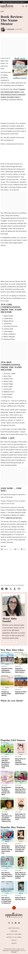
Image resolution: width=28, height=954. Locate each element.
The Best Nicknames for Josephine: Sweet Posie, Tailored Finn (6, 817)
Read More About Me (10, 642)
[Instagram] (9, 923)
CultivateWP (14, 952)
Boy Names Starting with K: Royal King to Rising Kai (6, 900)
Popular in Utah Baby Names (20, 692)
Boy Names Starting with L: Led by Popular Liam (7, 875)
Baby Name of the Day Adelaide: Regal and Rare (20, 761)
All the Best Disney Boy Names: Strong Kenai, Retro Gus (6, 849)
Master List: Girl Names (14, 934)
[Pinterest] (19, 923)
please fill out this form (14, 518)
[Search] (23, 6)
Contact (14, 940)
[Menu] (26, 6)
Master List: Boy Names (14, 937)
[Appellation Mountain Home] (7, 6)
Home (2, 11)
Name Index (14, 931)
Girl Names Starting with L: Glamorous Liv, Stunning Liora (20, 790)
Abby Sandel (11, 29)
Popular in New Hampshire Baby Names (6, 670)
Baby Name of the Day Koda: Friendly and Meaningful (20, 848)
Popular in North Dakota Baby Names (20, 670)
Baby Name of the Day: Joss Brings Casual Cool (20, 816)
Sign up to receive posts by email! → (14, 2)
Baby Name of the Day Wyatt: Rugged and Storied (20, 875)
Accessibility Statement (14, 950)
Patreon (14, 943)
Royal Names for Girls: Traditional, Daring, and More (6, 790)
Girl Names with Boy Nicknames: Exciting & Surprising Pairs (5, 763)
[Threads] (12, 923)
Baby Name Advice (14, 928)
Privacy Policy (6, 950)
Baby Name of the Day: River (20, 898)
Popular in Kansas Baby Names (6, 693)
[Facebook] (15, 923)
